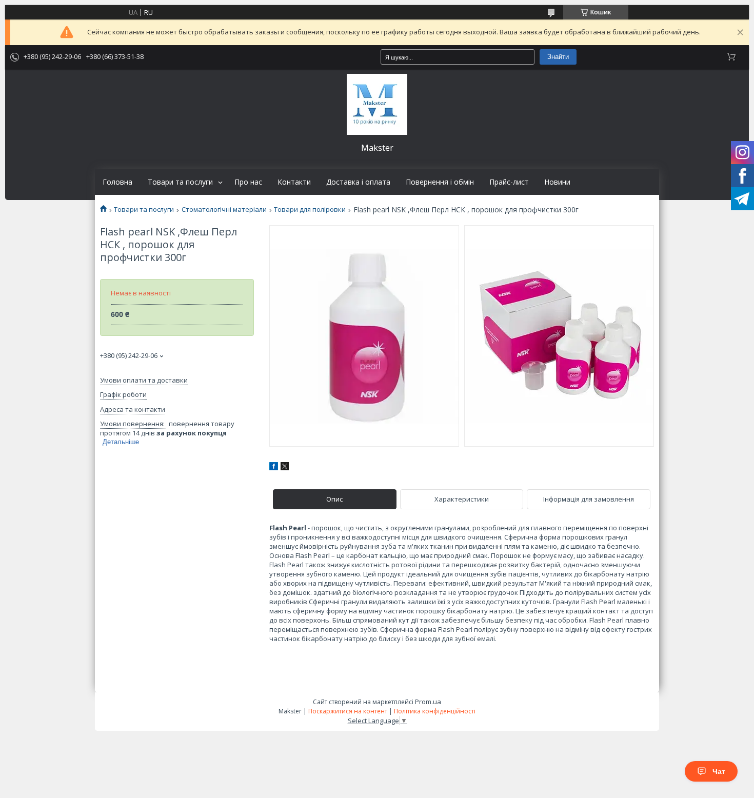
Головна (117, 182)
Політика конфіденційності (434, 711)
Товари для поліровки (310, 209)
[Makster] (377, 104)
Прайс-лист (509, 182)
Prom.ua (428, 701)
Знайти (558, 57)
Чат (718, 771)
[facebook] (273, 467)
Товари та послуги (180, 182)
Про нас (248, 182)
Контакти (294, 182)
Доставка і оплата (358, 182)
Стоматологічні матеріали (224, 209)
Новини (557, 182)
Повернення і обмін (440, 182)
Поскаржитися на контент (347, 711)
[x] (285, 467)
